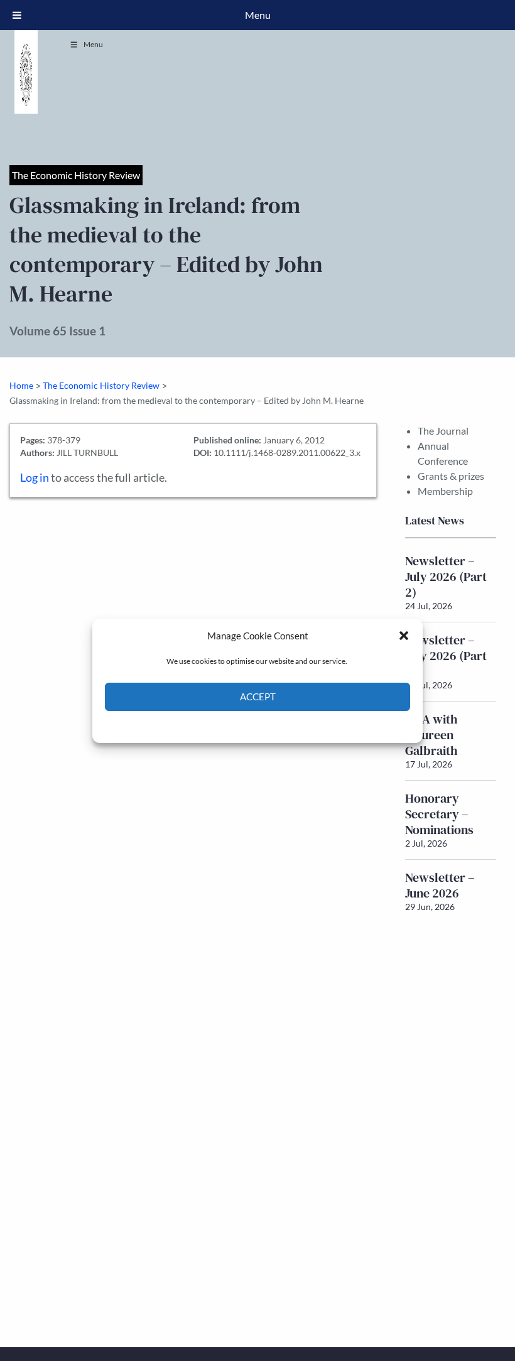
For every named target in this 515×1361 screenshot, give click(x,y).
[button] (404, 635)
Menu (93, 44)
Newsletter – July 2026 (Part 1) (446, 655)
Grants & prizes (451, 476)
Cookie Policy (228, 725)
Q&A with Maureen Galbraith (431, 734)
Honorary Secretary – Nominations (439, 813)
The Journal (443, 430)
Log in (34, 477)
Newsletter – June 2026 (440, 885)
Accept (258, 696)
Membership (445, 491)
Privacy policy (280, 725)
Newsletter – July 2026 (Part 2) (446, 576)
